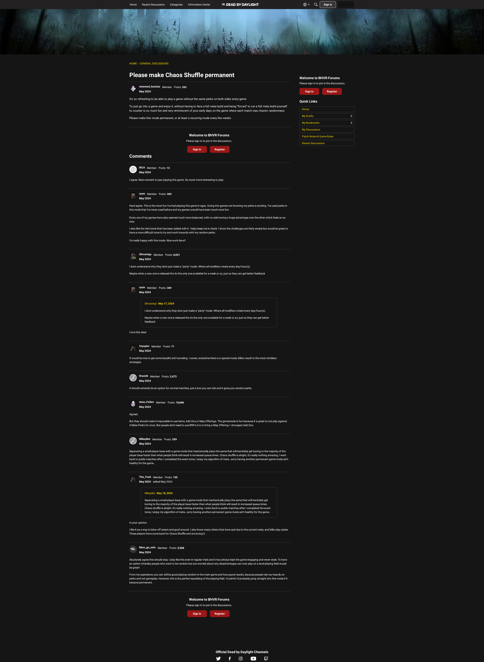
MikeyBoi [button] (144, 438)
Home (305, 109)
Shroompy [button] (145, 254)
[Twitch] (266, 659)
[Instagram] (241, 659)
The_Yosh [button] (145, 476)
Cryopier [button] (144, 346)
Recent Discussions (313, 143)
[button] (133, 88)
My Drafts (327, 115)
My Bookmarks (327, 122)
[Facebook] (230, 659)
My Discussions (311, 129)
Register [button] (220, 149)
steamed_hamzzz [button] (149, 86)
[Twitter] (218, 659)
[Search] (316, 4)
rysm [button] (142, 193)
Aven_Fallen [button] (146, 401)
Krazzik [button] (143, 375)
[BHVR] (240, 4)
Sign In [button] (197, 149)
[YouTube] (253, 659)
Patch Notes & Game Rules (317, 136)
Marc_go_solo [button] (147, 547)
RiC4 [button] (142, 167)
